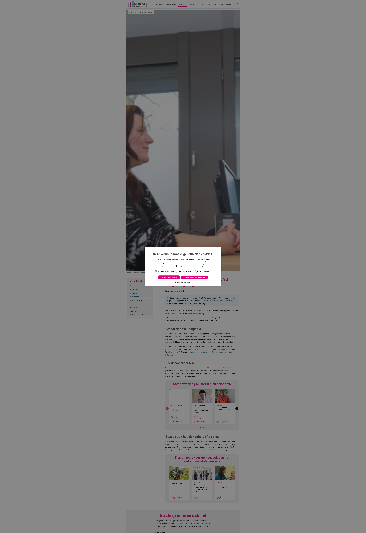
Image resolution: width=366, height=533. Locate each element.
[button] (183, 282)
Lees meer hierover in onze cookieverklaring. (193, 267)
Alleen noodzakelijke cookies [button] (194, 277)
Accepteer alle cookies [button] (169, 277)
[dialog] (183, 266)
